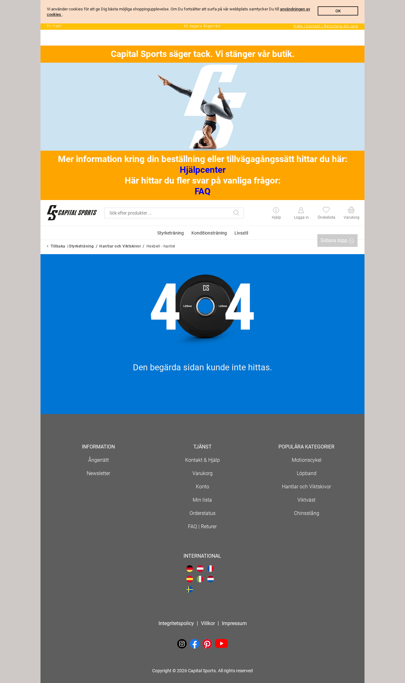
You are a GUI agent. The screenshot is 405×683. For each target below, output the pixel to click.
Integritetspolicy (176, 623)
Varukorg (202, 473)
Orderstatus (202, 513)
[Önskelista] (326, 211)
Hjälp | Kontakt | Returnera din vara (325, 26)
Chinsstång (306, 513)
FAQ (202, 191)
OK (338, 11)
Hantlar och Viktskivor (120, 246)
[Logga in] (301, 210)
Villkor (208, 623)
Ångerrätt (98, 460)
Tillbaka (58, 246)
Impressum (234, 623)
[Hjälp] (276, 211)
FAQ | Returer (202, 526)
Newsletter (98, 473)
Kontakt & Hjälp (202, 460)
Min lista (202, 500)
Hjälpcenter (203, 170)
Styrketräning (81, 246)
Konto (202, 487)
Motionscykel (306, 460)
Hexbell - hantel (160, 246)
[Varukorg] (351, 211)
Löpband (306, 473)
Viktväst (306, 500)
